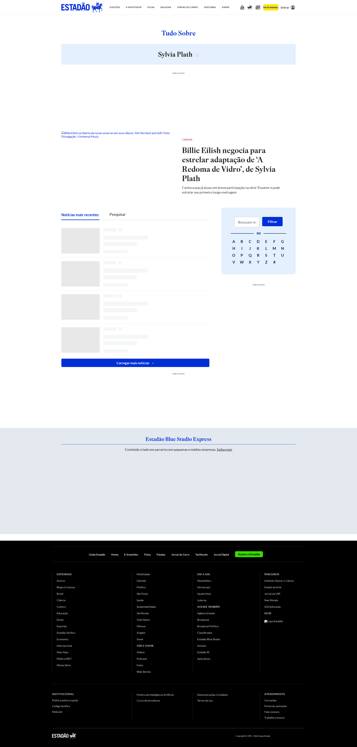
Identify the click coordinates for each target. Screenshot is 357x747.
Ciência (61, 600)
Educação (62, 613)
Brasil (60, 593)
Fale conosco (271, 711)
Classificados (204, 632)
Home (114, 554)
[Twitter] (285, 736)
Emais (60, 619)
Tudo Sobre (143, 619)
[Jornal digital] (258, 7)
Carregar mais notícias (133, 363)
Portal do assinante (275, 706)
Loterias (202, 600)
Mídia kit (57, 711)
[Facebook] (276, 736)
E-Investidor (131, 554)
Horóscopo (203, 587)
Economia (62, 639)
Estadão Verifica (66, 632)
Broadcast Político (208, 626)
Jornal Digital (221, 554)
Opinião (141, 580)
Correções (270, 700)
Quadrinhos (204, 593)
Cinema (187, 139)
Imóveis (201, 645)
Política (141, 587)
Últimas (141, 626)
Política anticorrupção (65, 700)
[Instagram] (294, 736)
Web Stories (144, 671)
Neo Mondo (271, 600)
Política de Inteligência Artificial (155, 694)
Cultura (61, 606)
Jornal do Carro (180, 554)
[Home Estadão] (81, 7)
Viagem (141, 632)
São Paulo (142, 593)
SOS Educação (272, 606)
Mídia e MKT (64, 658)
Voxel (140, 639)
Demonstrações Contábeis (212, 694)
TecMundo (201, 554)
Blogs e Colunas (66, 587)
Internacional (64, 645)
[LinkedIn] (303, 736)
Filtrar (272, 222)
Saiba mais (224, 449)
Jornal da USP (272, 593)
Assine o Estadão (249, 554)
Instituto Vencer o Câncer (279, 580)
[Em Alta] (242, 7)
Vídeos (141, 652)
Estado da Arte (272, 587)
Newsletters (204, 580)
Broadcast (203, 619)
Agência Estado (206, 613)
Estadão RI (203, 652)
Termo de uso (205, 700)
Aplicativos (203, 658)
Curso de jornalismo (148, 700)
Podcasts (142, 658)
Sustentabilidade (146, 606)
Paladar (161, 554)
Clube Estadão (97, 554)
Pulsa (147, 554)
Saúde (140, 600)
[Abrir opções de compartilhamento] (287, 140)
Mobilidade (143, 574)
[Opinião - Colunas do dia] (250, 7)
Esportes (62, 626)
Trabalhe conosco (274, 717)
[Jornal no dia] (279, 645)
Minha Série (63, 665)
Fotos (140, 665)
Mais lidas (62, 652)
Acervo (61, 580)
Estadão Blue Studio (208, 639)
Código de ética (61, 706)
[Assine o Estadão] (271, 7)
